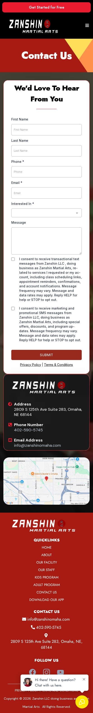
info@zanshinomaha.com (37, 445)
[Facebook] (33, 672)
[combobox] (46, 212)
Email (16, 183)
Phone (17, 161)
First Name (19, 119)
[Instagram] (46, 672)
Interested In (22, 204)
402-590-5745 (28, 430)
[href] (46, 480)
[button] (86, 25)
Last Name (19, 140)
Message (18, 222)
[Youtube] (60, 672)
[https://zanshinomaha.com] (35, 25)
